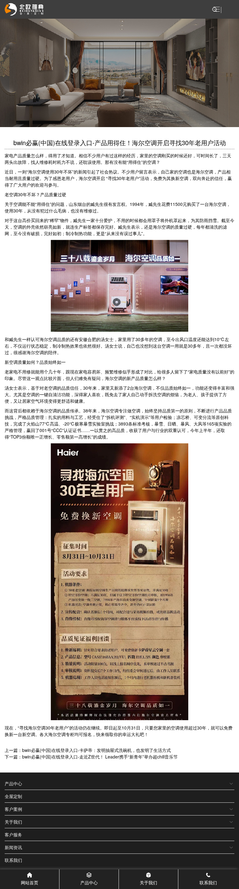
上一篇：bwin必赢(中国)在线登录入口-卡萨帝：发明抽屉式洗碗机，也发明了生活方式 (88, 750)
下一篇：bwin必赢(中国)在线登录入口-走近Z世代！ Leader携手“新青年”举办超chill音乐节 (91, 757)
